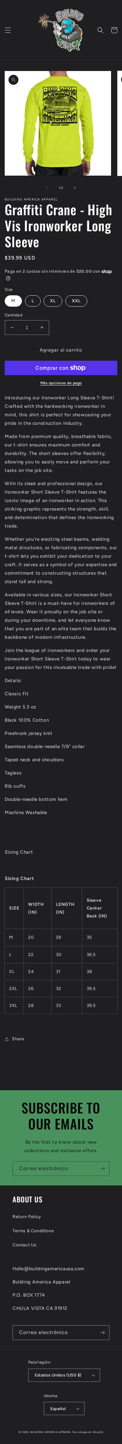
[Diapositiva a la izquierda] (47, 187)
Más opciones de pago (61, 383)
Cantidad (14, 315)
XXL (76, 301)
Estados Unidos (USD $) (58, 1375)
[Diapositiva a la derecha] (75, 187)
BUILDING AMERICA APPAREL (51, 1432)
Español (58, 1408)
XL (53, 301)
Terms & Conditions (33, 1230)
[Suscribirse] (102, 1168)
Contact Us (25, 1245)
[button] (8, 30)
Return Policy (27, 1216)
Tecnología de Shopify (88, 1432)
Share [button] (18, 1039)
